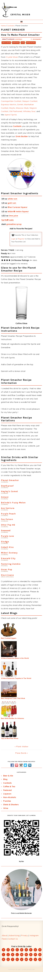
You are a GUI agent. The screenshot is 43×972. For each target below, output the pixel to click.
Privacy (24, 935)
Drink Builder (22, 136)
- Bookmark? (36, 39)
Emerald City (8, 558)
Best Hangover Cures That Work (13, 698)
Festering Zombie (10, 564)
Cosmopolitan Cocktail (11, 101)
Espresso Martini (8, 104)
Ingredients (15, 42)
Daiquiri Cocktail (29, 101)
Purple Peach (8, 514)
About (4, 935)
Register (21, 239)
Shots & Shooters (11, 804)
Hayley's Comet (9, 491)
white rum (12, 199)
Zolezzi (5, 497)
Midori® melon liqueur (18, 211)
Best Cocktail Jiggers (8, 638)
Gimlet (20, 104)
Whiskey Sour (29, 111)
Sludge (5, 541)
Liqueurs (7, 793)
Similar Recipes (30, 42)
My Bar (21, 861)
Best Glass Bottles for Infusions (12, 718)
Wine (5, 808)
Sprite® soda (7, 220)
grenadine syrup (14, 224)
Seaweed (6, 530)
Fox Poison (7, 519)
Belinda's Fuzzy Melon (13, 502)
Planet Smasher (10, 480)
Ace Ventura (8, 508)
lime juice (13, 215)
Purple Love (7, 536)
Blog (5, 779)
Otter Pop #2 (8, 525)
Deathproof (7, 486)
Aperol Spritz (10, 114)
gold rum (12, 203)
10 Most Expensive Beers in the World (15, 658)
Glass (22, 42)
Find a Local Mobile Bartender (21, 913)
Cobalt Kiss (7, 547)
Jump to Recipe (6, 42)
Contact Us (13, 939)
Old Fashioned (15, 111)
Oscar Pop (6, 569)
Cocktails (18, 39)
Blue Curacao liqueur (17, 207)
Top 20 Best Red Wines (9, 738)
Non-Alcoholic (9, 797)
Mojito (12, 108)
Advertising (14, 935)
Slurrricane (7, 575)
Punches (7, 801)
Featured (7, 790)
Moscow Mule (22, 108)
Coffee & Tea (9, 786)
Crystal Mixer (12, 57)
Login (13, 239)
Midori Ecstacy (9, 553)
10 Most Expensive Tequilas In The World (16, 678)
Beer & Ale (8, 775)
